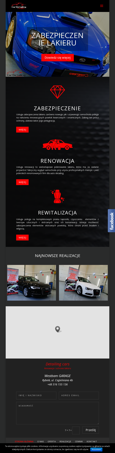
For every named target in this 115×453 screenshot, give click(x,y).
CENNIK (79, 441)
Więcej (22, 129)
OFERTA (52, 441)
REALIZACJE (65, 441)
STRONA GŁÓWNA (24, 441)
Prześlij (91, 430)
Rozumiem (96, 450)
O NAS (40, 441)
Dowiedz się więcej (58, 58)
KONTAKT (92, 441)
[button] (58, 329)
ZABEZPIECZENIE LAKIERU (57, 39)
